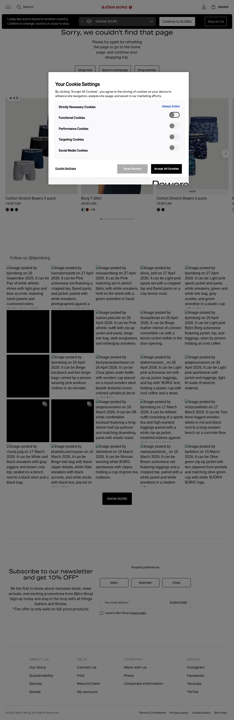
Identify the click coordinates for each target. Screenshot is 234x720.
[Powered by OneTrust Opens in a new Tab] (169, 181)
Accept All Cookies (166, 168)
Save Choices (132, 168)
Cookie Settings (65, 168)
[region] (118, 128)
